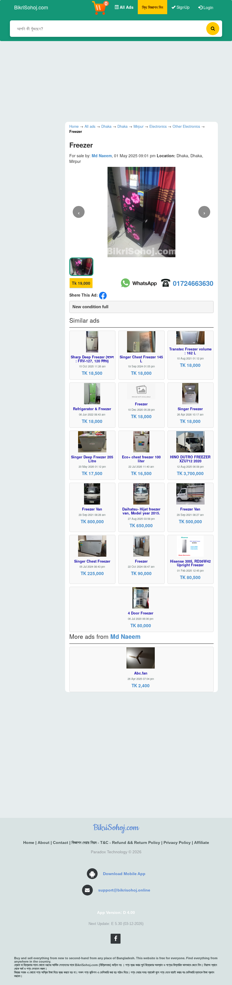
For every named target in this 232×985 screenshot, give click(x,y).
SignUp (182, 7)
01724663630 (193, 283)
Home (28, 842)
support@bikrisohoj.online (124, 890)
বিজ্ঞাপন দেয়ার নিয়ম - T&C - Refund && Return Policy (116, 842)
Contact (60, 842)
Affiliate (201, 842)
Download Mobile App (124, 873)
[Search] (212, 28)
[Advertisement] (111, 80)
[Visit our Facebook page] (116, 939)
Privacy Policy (177, 842)
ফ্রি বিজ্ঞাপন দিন (152, 7)
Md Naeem (102, 155)
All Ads (126, 7)
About (44, 842)
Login (207, 7)
